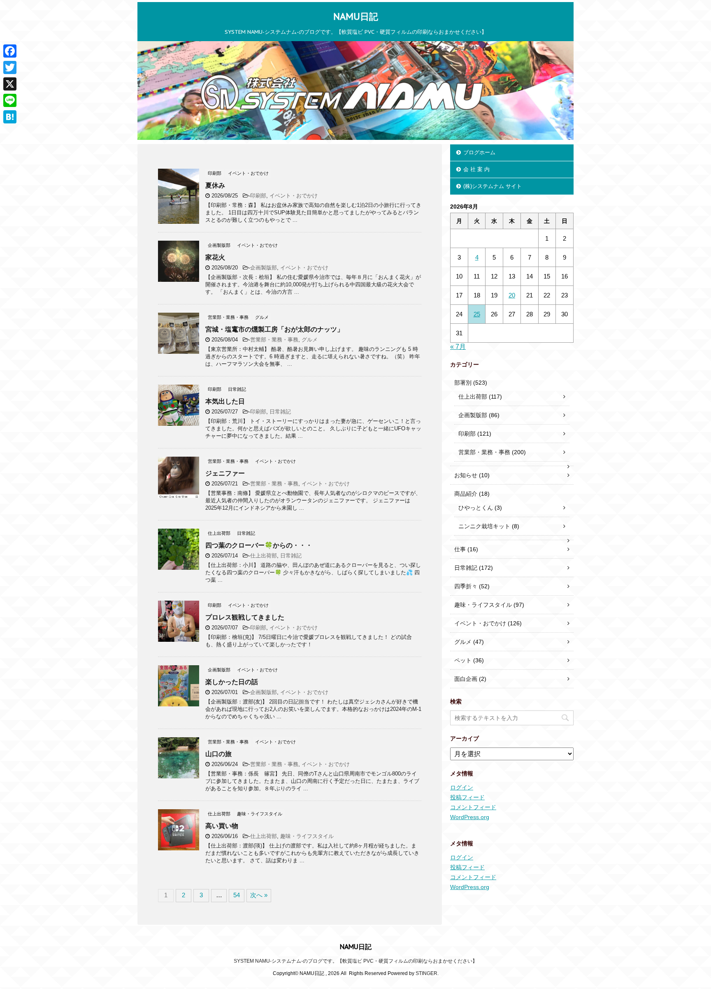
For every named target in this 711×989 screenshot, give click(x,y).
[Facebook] (10, 51)
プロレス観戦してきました (244, 617)
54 (236, 894)
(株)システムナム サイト (492, 186)
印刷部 (258, 196)
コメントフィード (473, 807)
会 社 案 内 (476, 169)
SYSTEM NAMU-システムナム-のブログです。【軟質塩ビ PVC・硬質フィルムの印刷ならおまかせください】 (355, 961)
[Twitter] (10, 67)
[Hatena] (10, 117)
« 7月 (458, 346)
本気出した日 (225, 401)
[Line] (10, 100)
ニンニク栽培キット (484, 526)
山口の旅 (218, 753)
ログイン (461, 787)
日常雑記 (280, 412)
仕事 (460, 549)
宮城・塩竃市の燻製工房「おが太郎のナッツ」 (274, 329)
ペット (463, 660)
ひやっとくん (475, 507)
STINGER (426, 973)
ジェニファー (225, 473)
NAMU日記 (355, 16)
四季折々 (465, 586)
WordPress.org (469, 817)
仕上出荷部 (263, 556)
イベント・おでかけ (294, 196)
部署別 (463, 382)
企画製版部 (263, 268)
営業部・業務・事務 (274, 340)
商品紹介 (465, 493)
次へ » (258, 894)
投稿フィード (467, 797)
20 (512, 295)
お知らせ (465, 475)
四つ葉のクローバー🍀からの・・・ (258, 545)
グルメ (310, 340)
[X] (10, 84)
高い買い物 (221, 825)
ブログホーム (479, 152)
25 (477, 314)
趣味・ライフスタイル (307, 836)
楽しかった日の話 (231, 681)
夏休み (215, 185)
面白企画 (465, 679)
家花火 (215, 257)
